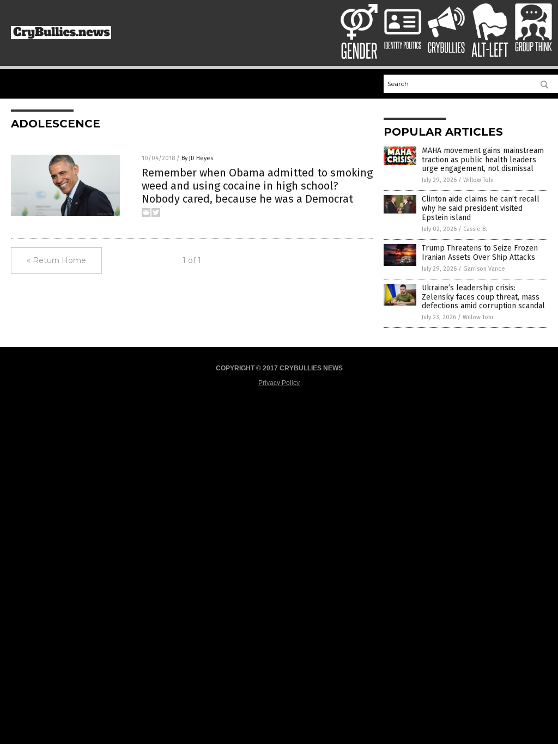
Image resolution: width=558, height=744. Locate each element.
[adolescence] (61, 37)
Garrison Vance (484, 268)
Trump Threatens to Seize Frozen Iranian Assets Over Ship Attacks (480, 252)
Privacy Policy (279, 383)
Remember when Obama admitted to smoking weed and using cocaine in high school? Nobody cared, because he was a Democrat (257, 185)
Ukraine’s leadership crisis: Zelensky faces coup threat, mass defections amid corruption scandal (483, 297)
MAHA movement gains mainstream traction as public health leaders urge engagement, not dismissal (483, 160)
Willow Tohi (478, 180)
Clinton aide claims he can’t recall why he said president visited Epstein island (480, 208)
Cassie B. (475, 229)
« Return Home (56, 260)
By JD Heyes (197, 158)
